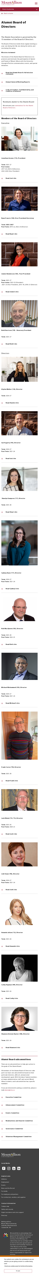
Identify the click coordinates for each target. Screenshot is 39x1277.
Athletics (4, 1179)
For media (4, 1191)
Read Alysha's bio (12, 403)
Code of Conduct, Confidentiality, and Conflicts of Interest (20, 90)
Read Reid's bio (11, 344)
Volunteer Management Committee (19, 1136)
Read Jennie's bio (12, 292)
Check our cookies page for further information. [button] (18, 1266)
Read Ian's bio (11, 458)
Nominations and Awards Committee (19, 1121)
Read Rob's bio (11, 644)
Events (3, 1185)
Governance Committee (14, 1129)
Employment (5, 1182)
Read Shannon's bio (13, 1047)
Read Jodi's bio (11, 889)
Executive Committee (13, 1097)
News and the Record (8, 1188)
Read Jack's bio (11, 834)
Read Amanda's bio (13, 946)
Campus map (5, 1206)
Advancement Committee (15, 1105)
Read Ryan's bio (11, 234)
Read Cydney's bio (12, 588)
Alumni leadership (8, 9)
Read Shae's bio (11, 512)
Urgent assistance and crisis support (12, 1212)
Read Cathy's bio (12, 998)
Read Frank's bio (12, 781)
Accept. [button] (18, 1271)
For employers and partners (9, 1194)
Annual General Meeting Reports (18, 82)
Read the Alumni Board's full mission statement (19, 73)
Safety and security (7, 1209)
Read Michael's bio (13, 703)
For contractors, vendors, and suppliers (13, 1197)
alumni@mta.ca (9, 1090)
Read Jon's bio (11, 178)
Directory (4, 1215)
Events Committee (12, 1113)
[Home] (12, 3)
